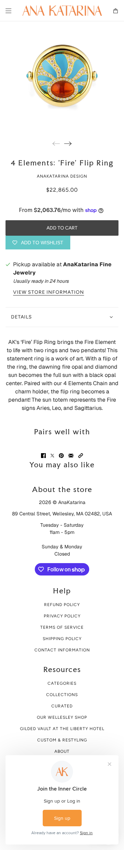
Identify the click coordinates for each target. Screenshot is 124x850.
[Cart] (115, 11)
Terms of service (62, 627)
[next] (68, 143)
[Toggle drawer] (8, 11)
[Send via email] (71, 455)
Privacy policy (62, 616)
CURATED (62, 706)
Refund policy (62, 604)
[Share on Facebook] (43, 455)
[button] (80, 455)
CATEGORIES (62, 683)
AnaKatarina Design (62, 176)
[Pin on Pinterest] (61, 455)
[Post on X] (52, 455)
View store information (48, 292)
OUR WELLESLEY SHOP (62, 717)
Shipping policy (62, 638)
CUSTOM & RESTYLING (62, 740)
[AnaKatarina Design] (62, 10)
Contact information (62, 650)
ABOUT (62, 751)
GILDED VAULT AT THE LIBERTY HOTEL (62, 728)
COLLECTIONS (62, 694)
